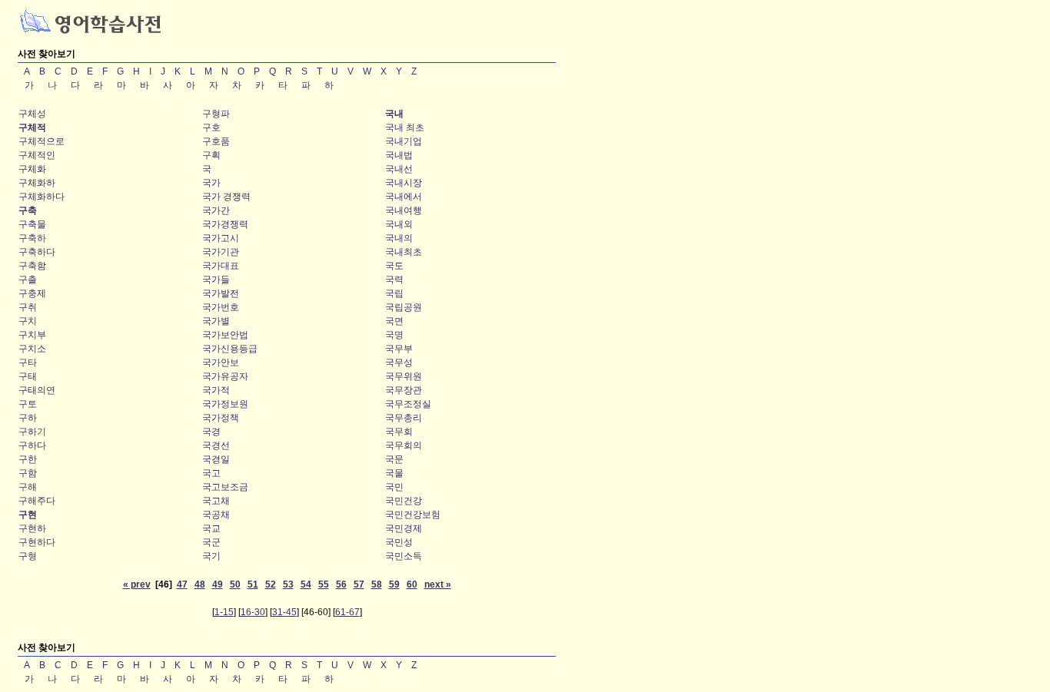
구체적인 (36, 155)
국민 (394, 487)
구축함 (32, 265)
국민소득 (403, 556)
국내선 (399, 169)
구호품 (216, 141)
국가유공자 (225, 376)
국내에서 (403, 196)
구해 (27, 487)
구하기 (32, 431)
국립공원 (403, 307)
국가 (211, 182)
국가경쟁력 (225, 224)
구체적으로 (41, 141)
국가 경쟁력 (226, 196)
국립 (394, 293)
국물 (394, 473)
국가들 (216, 279)
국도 (394, 265)
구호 (211, 127)
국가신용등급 (230, 348)
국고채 (216, 500)
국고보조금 (225, 487)
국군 (211, 542)
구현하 (32, 528)
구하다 (32, 445)
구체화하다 (41, 196)
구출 (27, 279)
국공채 (216, 514)
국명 (394, 334)
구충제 (32, 293)
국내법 (399, 155)
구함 (27, 473)
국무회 (399, 431)
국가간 (216, 210)
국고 (211, 473)
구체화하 (36, 182)
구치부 (32, 334)
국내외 (399, 224)
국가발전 (220, 293)
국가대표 (220, 265)
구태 (27, 376)
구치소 (32, 348)
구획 (211, 155)
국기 (211, 556)
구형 (27, 556)
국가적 (216, 390)
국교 (211, 528)
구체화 (32, 169)
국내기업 (403, 141)
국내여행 (403, 210)
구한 (27, 459)
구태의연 (36, 390)
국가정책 (220, 417)
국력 (394, 279)
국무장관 (403, 390)
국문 (394, 459)
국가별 (216, 321)
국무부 (399, 348)
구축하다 (36, 252)
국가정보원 (225, 404)
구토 (27, 404)
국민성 (399, 542)
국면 (394, 321)
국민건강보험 (412, 514)
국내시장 (403, 182)
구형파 (216, 113)
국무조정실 (408, 404)
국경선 (216, 445)
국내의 (399, 238)
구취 (27, 307)
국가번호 (220, 307)
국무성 (399, 362)
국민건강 (403, 500)
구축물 (32, 224)
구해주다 (36, 500)
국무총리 (403, 417)
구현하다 (36, 542)
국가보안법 (225, 334)
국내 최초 (404, 127)
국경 (211, 431)
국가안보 (220, 362)
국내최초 (403, 252)
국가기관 (220, 252)
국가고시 (220, 238)
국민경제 (403, 528)
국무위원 (403, 376)
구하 (27, 417)
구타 (27, 362)
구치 (27, 321)
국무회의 (403, 445)
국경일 (216, 459)
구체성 (32, 113)
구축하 (32, 238)
